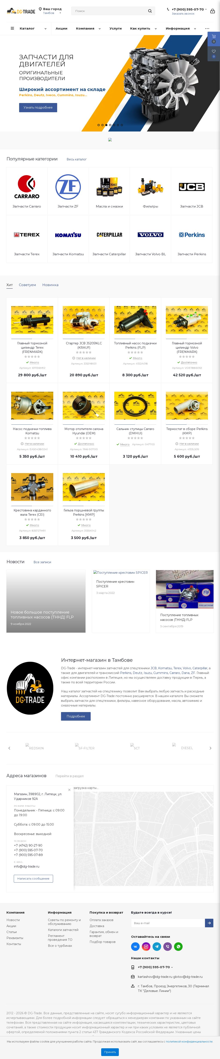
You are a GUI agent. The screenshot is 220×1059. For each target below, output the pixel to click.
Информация (60, 912)
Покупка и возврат (106, 912)
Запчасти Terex (27, 254)
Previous (9, 748)
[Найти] (150, 11)
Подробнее (76, 716)
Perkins (125, 673)
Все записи (42, 562)
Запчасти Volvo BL (150, 254)
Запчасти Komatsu (68, 254)
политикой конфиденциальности (189, 1041)
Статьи (11, 932)
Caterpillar (199, 668)
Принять (110, 1052)
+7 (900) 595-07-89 (28, 855)
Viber (167, 946)
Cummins (160, 673)
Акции (11, 926)
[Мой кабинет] (212, 11)
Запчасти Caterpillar (109, 254)
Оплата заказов (101, 920)
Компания (15, 912)
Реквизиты (14, 938)
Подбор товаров (103, 942)
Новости (13, 920)
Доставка (97, 926)
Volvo (187, 668)
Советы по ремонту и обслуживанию (64, 922)
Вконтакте (135, 946)
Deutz (137, 673)
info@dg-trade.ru (26, 866)
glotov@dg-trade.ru (188, 977)
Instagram (146, 946)
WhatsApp (178, 946)
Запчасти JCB (191, 206)
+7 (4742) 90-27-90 (28, 845)
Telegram (157, 946)
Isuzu (148, 673)
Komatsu (165, 668)
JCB (154, 668)
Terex (177, 668)
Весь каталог (77, 159)
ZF (193, 673)
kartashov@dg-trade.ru (155, 977)
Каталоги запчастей (63, 930)
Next (210, 748)
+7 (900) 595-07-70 (188, 9)
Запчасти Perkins (192, 254)
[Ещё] (207, 28)
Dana (185, 673)
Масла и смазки (109, 206)
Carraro (175, 673)
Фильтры (150, 206)
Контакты (13, 944)
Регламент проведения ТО (60, 938)
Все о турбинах (60, 946)
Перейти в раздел (69, 776)
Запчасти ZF (68, 206)
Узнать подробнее (38, 107)
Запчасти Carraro (27, 206)
